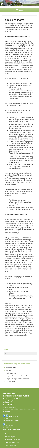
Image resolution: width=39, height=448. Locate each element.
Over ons (7, 434)
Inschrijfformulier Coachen (12, 439)
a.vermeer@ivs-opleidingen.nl (11, 420)
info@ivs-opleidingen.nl (10, 407)
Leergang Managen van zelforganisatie (17, 379)
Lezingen (8, 370)
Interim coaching (11, 373)
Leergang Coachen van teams (19, 376)
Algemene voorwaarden (12, 442)
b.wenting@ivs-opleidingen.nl (11, 429)
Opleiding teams (10, 381)
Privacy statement (10, 445)
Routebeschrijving (10, 437)
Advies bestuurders (11, 367)
